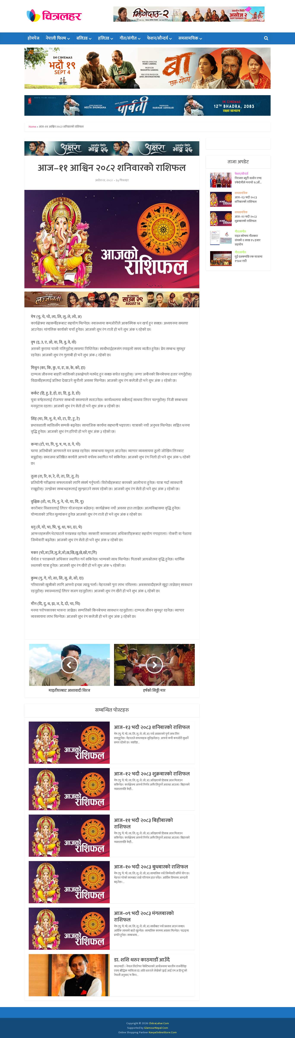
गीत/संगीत (128, 38)
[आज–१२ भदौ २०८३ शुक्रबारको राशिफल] (222, 218)
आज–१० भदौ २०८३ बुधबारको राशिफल (151, 867)
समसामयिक (188, 38)
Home (32, 126)
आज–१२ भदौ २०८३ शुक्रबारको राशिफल (152, 774)
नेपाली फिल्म (56, 38)
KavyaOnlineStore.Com (163, 1032)
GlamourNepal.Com (156, 1027)
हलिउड (103, 38)
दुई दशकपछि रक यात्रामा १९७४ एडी (248, 258)
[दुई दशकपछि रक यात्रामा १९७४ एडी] (222, 258)
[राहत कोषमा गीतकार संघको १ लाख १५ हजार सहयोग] (222, 237)
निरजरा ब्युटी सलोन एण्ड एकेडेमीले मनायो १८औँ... (248, 180)
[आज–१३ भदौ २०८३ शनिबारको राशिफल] (222, 199)
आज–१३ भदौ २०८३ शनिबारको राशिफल (152, 727)
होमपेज (33, 38)
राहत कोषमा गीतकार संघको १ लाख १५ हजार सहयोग (247, 240)
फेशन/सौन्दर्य (157, 38)
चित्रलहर (124, 180)
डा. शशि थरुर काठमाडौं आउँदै (142, 960)
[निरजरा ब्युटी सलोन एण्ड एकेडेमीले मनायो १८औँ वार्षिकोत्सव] (222, 180)
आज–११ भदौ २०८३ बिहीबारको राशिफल (143, 823)
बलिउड (82, 38)
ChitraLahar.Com (159, 1023)
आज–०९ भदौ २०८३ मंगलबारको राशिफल (144, 916)
